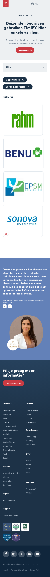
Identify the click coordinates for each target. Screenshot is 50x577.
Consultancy (7, 438)
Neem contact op (13, 383)
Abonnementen (9, 500)
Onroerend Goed (9, 426)
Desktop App (31, 437)
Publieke (6, 454)
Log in (28, 414)
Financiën (6, 422)
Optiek (5, 458)
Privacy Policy (35, 570)
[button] (5, 306)
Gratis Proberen (32, 410)
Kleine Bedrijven (9, 410)
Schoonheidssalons (10, 430)
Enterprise (7, 414)
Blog (28, 472)
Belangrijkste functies (11, 473)
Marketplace (8, 481)
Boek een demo (32, 422)
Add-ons (6, 477)
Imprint (5, 570)
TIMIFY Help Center (10, 515)
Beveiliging (7, 485)
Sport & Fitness (9, 442)
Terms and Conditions (19, 570)
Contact (29, 418)
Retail (5, 418)
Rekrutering (7, 446)
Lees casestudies (25, 50)
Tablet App (30, 441)
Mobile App (30, 445)
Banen (28, 464)
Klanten (29, 468)
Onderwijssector (9, 450)
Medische (6, 434)
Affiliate (29, 493)
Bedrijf (28, 460)
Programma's (31, 489)
